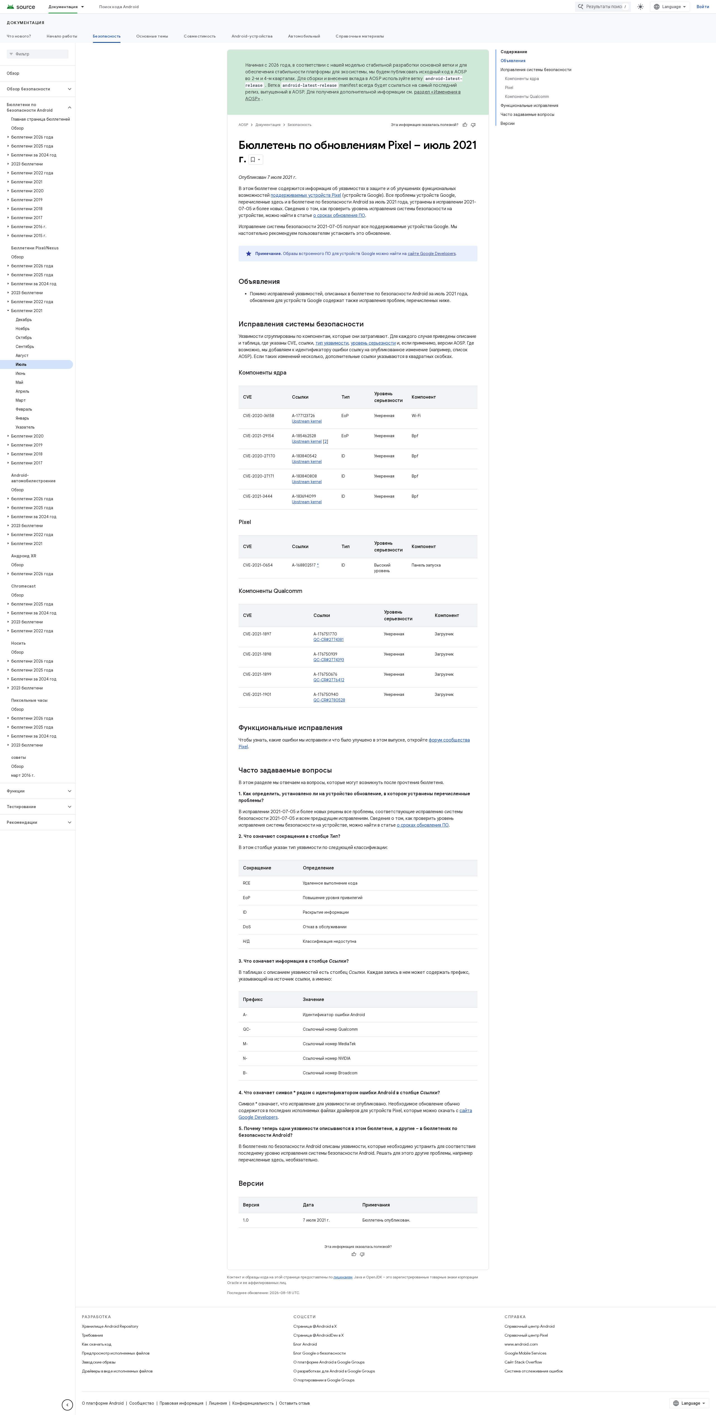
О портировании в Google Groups (323, 1380)
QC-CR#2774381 (329, 639)
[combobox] (603, 7)
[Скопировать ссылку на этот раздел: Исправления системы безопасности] (369, 324)
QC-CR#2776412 (329, 679)
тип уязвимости (331, 343)
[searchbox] (38, 54)
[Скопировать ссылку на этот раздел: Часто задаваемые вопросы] (337, 771)
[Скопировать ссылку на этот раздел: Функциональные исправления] (348, 728)
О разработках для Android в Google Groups (334, 1371)
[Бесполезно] (473, 125)
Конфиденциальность (253, 1403)
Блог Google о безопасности (319, 1353)
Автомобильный (304, 36)
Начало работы (62, 36)
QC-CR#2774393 (329, 659)
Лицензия (218, 1403)
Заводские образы (99, 1362)
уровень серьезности (373, 343)
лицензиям (342, 1277)
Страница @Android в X (315, 1326)
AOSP (243, 124)
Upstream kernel (307, 421)
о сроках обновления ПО (339, 215)
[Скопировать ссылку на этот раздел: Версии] (269, 1184)
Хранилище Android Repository (110, 1326)
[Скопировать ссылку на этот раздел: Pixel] (256, 522)
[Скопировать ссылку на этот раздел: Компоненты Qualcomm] (308, 591)
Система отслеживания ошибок (534, 1371)
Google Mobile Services (525, 1353)
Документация (62, 6)
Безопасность (107, 36)
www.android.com (521, 1344)
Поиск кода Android (119, 6)
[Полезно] (465, 125)
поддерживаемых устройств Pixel (306, 195)
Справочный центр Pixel (526, 1335)
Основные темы (152, 36)
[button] (33, 89)
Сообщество (141, 1403)
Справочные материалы (360, 36)
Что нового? (19, 36)
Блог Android (305, 1344)
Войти (703, 6)
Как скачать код (97, 1344)
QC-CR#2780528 (329, 700)
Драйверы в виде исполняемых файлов (117, 1371)
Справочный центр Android (530, 1326)
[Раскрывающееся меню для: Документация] (85, 6)
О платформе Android (103, 1403)
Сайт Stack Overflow (523, 1362)
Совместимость (200, 36)
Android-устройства (252, 36)
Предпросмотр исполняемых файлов (115, 1353)
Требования (92, 1335)
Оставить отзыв (294, 1403)
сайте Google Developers (432, 253)
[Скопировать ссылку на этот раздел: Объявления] (285, 282)
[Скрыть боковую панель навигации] (67, 1405)
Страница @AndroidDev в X (318, 1335)
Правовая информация (181, 1403)
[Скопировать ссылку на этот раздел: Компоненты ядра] (292, 373)
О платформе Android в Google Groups (328, 1362)
